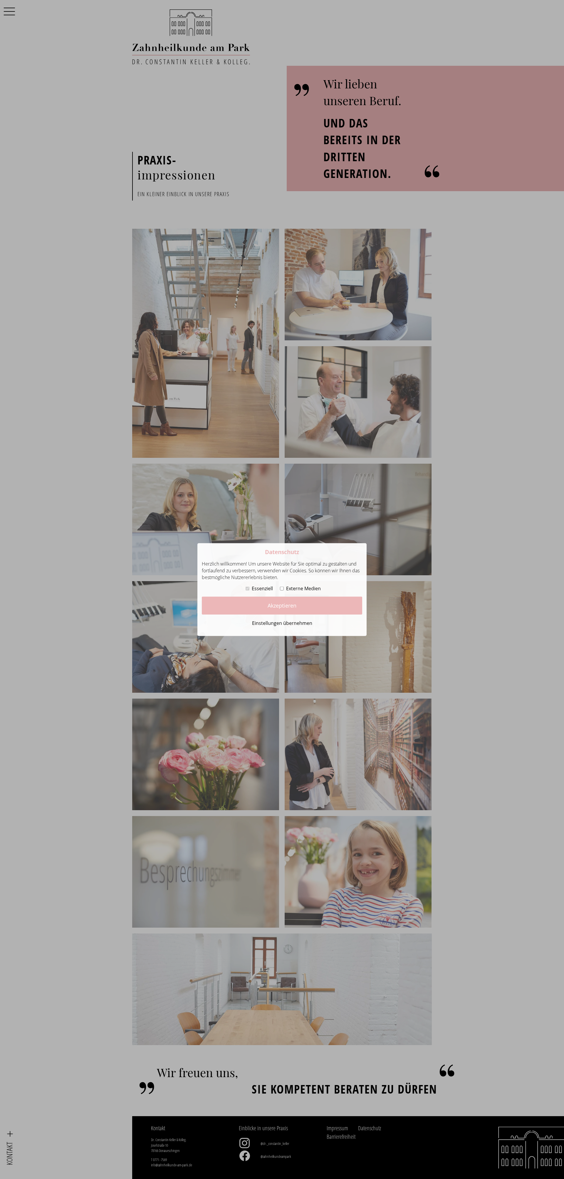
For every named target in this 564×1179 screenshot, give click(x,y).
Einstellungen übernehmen (282, 623)
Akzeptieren (282, 605)
